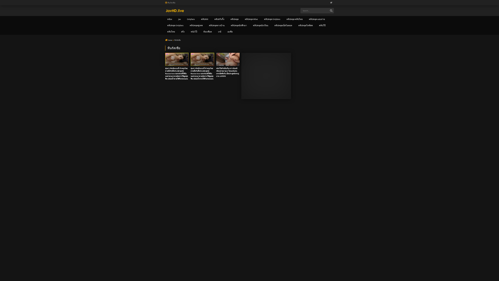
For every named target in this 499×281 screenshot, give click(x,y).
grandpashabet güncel (469, 1)
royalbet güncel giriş (32, 1)
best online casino (302, 1)
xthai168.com (221, 16)
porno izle (9, 1)
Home (170, 40)
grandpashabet (453, 1)
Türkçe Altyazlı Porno (171, 4)
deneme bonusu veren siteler (78, 1)
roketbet (442, 1)
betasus (368, 1)
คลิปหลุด (195, 11)
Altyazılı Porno (221, 38)
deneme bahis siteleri (129, 1)
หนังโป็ (271, 11)
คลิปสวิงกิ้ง (178, 11)
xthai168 (258, 38)
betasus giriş (359, 1)
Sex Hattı (158, 4)
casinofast (54, 1)
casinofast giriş (424, 1)
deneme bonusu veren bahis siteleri (260, 1)
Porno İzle (244, 38)
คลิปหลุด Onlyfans (216, 11)
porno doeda (18, 1)
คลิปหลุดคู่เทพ (238, 11)
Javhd (251, 38)
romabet (434, 1)
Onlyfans (161, 11)
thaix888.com (173, 27)
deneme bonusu (200, 1)
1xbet (351, 1)
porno (2, 1)
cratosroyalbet (402, 1)
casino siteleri (144, 1)
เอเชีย (285, 11)
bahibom (62, 1)
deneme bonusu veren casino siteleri (105, 1)
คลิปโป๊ (257, 11)
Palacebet (45, 1)
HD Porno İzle (233, 38)
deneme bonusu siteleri (160, 1)
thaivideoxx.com (218, 22)
